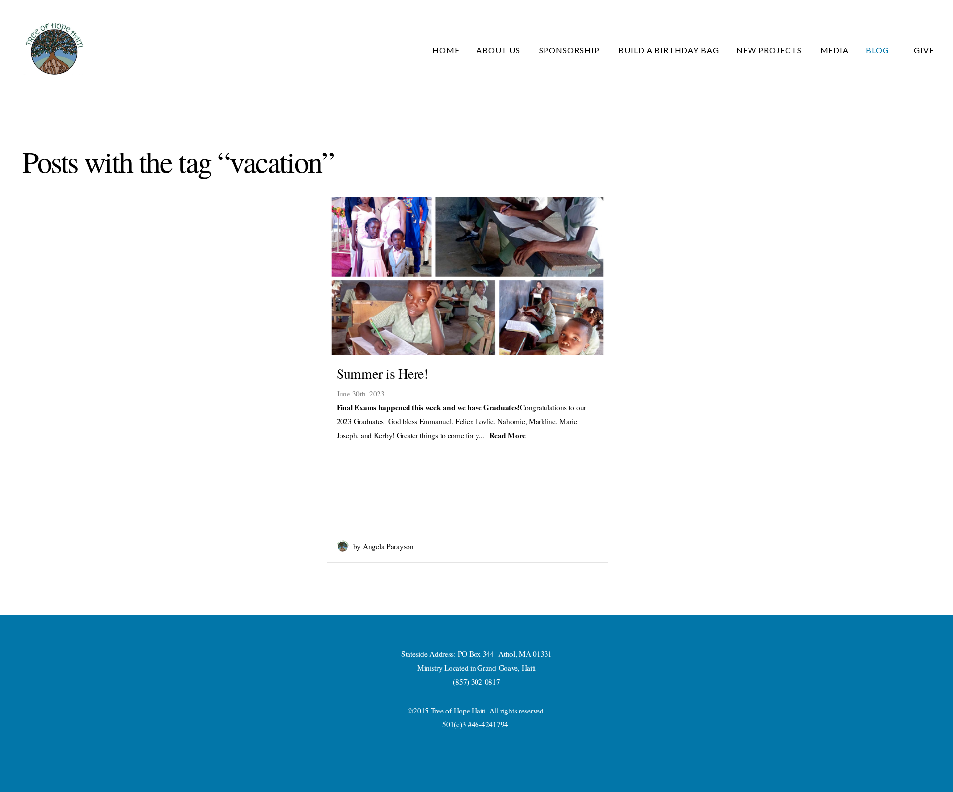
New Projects (769, 50)
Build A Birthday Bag (668, 50)
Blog (877, 50)
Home (446, 50)
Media (834, 50)
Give (924, 50)
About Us (499, 50)
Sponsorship (570, 50)
